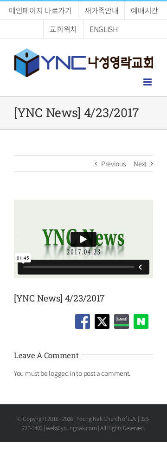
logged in (62, 373)
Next (140, 163)
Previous (113, 163)
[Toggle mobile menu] (148, 82)
